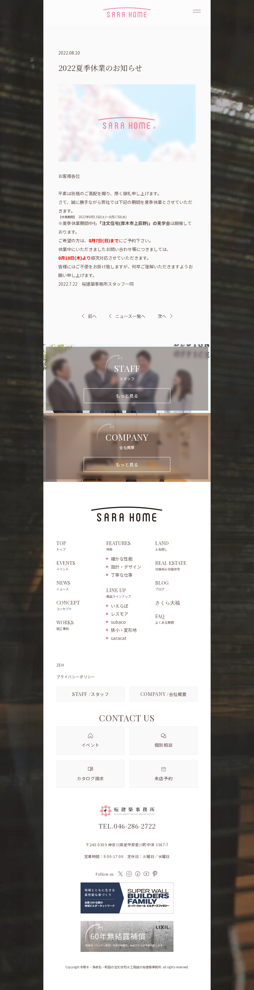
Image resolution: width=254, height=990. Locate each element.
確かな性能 (122, 559)
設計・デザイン (126, 567)
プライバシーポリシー (75, 677)
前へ (92, 316)
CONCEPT (68, 605)
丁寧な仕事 (122, 575)
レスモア (119, 614)
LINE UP (118, 593)
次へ (162, 316)
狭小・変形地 (124, 630)
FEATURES (118, 546)
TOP (61, 546)
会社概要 (163, 694)
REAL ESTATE (170, 565)
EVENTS (65, 565)
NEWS (63, 585)
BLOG (162, 585)
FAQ (164, 619)
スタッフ (90, 694)
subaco (118, 622)
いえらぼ (119, 606)
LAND (162, 546)
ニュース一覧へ (130, 316)
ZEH (60, 665)
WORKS (65, 625)
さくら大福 (167, 603)
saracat (118, 638)
